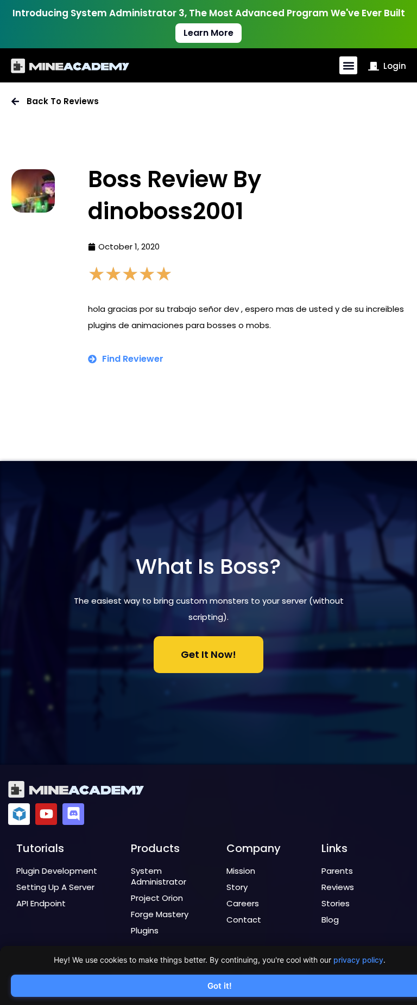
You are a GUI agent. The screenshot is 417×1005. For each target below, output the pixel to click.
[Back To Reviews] (15, 101)
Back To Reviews (63, 101)
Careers (242, 903)
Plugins (145, 930)
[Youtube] (46, 814)
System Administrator (158, 876)
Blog (330, 919)
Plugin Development (56, 870)
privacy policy (358, 959)
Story (237, 887)
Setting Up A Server (55, 887)
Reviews (337, 887)
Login (394, 66)
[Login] (373, 66)
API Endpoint (41, 903)
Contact (243, 919)
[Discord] (73, 814)
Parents (337, 870)
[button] (348, 65)
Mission (240, 870)
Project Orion (157, 898)
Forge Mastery (159, 914)
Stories (335, 903)
